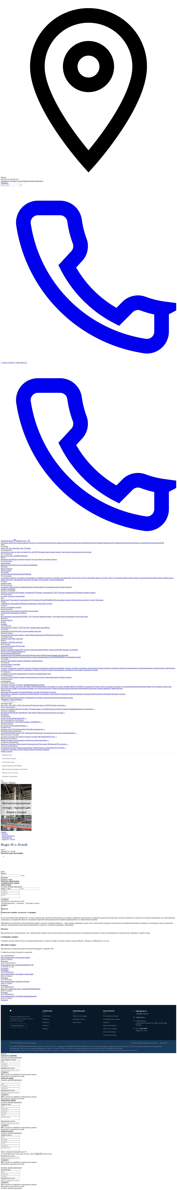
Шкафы (3, 740)
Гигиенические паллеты (80, 600)
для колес (68, 668)
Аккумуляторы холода (73, 657)
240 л (7, 705)
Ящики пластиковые (109, 1025)
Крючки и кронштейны (46, 748)
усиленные (16, 664)
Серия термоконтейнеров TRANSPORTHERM (48, 657)
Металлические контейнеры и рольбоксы (14, 769)
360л (14, 548)
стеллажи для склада (16, 686)
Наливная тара (6, 655)
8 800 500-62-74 (141, 1011)
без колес (28, 559)
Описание (20, 903)
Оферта (45, 1028)
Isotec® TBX (20, 733)
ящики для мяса (128, 578)
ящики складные (66, 587)
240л (10, 548)
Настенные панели (15, 718)
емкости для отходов (63, 552)
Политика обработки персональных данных (144, 1043)
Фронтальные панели (37, 635)
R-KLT (15, 627)
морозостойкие (38, 587)
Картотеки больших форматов (99, 688)
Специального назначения (18, 600)
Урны (41, 705)
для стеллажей (43, 580)
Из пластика (26, 705)
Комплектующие (7, 565)
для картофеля (30, 578)
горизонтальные (37, 661)
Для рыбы (32, 709)
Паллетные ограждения (103, 694)
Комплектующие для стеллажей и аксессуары (155, 686)
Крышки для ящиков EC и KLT (47, 592)
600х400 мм (33, 604)
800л (29, 548)
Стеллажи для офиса (63, 686)
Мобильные (52, 744)
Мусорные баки (7, 755)
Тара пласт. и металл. (110, 1028)
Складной (4, 646)
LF (7, 718)
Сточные (92, 600)
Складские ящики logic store (31, 631)
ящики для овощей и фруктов (11, 709)
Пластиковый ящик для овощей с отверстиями (17, 974)
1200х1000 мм (15, 604)
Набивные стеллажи (33, 692)
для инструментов (104, 668)
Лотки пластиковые (109, 1032)
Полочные (12, 744)
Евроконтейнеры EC (18, 651)
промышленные (132, 668)
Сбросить (12, 783)
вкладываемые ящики (52, 587)
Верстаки (119, 688)
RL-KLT (27, 627)
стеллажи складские (8, 737)
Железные (41, 713)
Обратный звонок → (18, 1025)
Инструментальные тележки (63, 698)
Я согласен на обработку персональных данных (20, 1074)
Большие (4, 624)
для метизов (118, 578)
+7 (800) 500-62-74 (20, 362)
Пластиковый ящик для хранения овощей (15, 957)
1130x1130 (19, 639)
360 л (11, 705)
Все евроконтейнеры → (19, 725)
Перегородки (5, 635)
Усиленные (99, 600)
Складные (35, 616)
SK (2, 718)
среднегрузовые (6, 664)
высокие (4, 661)
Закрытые (24, 556)
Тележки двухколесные (44, 698)
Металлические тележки (9, 698)
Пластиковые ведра (18, 655)
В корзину (4, 877)
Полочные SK (6, 631)
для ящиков (115, 668)
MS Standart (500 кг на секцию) (45, 686)
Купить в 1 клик (6, 879)
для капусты (48, 578)
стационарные (6, 681)
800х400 (22, 574)
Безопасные (5, 600)
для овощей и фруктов (8, 578)
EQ (9, 651)
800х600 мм (24, 604)
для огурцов (76, 578)
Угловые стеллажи (65, 677)
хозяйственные (170, 668)
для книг (28, 668)
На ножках (12, 646)
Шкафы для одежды (35, 688)
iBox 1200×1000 (17, 722)
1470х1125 (18, 642)
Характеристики (9, 903)
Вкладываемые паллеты (62, 600)
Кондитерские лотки (33, 655)
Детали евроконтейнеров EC (11, 653)
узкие (9, 661)
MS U (29, 686)
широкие (20, 661)
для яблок (56, 578)
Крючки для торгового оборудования (47, 694)
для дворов (24, 552)
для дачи (17, 552)
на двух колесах (37, 559)
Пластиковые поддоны (9, 758)
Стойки (35, 748)
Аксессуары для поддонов (10, 611)
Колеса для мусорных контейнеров (25, 565)
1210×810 (48, 604)
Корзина (46, 749)
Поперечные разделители (54, 635)
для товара (52, 668)
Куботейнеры (17, 729)
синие (9, 583)
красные (4, 583)
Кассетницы (47, 688)
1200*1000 (11, 639)
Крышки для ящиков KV (27, 592)
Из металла (35, 705)
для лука (83, 578)
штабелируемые (14, 587)
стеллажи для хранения (40, 668)
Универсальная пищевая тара (50, 655)
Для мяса (25, 709)
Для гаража (19, 737)
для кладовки (78, 670)
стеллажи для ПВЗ (7, 670)
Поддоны (106, 1022)
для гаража (4, 686)
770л (25, 548)
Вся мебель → (44, 740)
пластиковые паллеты (13, 607)
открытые (4, 677)
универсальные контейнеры (39, 627)
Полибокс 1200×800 (30, 722)
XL (5, 651)
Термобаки (4, 657)
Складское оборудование (9, 776)
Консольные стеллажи (48, 692)
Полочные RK (16, 631)
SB (32, 686)
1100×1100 (41, 604)
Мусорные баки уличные (46, 552)
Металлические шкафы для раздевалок (14, 688)
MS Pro (49, 737)
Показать (4, 783)
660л (18, 548)
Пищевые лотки (6, 729)
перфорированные (26, 587)
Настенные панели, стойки (19, 635)
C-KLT (20, 627)
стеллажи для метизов (79, 668)
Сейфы (113, 688)
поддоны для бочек (7, 596)
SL (7, 651)
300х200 (4, 574)
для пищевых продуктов (22, 580)
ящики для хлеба (101, 578)
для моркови (39, 578)
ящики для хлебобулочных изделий (48, 709)
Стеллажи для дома (39, 670)
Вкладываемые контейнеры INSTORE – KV (16, 616)
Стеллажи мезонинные (110, 1016)
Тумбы (27, 740)
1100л (3, 548)
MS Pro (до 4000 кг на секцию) (81, 686)
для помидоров (66, 578)
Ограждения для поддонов (29, 611)
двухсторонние (31, 677)
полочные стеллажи (8, 685)
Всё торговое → (60, 748)
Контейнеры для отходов (111, 1019)
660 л (15, 705)
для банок (122, 668)
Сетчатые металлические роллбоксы (13, 613)
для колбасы (91, 578)
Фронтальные (21, 744)
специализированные (145, 668)
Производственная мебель (79, 688)
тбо (29, 552)
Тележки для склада (109, 1035)
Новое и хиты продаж (80, 1016)
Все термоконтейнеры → (68, 733)
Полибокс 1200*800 (8, 642)
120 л (3, 705)
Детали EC (7, 725)
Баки (24, 729)
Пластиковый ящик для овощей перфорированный (18, 996)
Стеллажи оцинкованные (18, 674)
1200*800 (4, 639)
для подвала (18, 670)
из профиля (5, 674)
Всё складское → (62, 744)
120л (7, 548)
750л (21, 548)
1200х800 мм (5, 604)
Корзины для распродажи (85, 694)
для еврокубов (20, 596)
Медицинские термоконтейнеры (20, 657)
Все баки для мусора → (58, 705)
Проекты (26, 181)
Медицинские (38, 733)
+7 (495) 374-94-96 (15, 699)
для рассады (12, 668)
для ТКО (34, 552)
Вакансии (46, 1022)
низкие (13, 661)
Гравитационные (32, 744)
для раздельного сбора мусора (80, 552)
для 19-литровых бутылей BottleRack (41, 600)
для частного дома (7, 552)
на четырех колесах (50, 559)
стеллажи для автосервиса (55, 670)
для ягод (111, 578)
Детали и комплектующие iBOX (12, 650)
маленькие (27, 661)
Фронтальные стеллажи (17, 692)
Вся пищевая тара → (38, 729)
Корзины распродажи (24, 748)
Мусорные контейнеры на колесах (13, 559)
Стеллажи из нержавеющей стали (39, 674)
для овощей (60, 668)
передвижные (5, 563)
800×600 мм (14, 713)
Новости (33, 181)
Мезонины (4, 692)
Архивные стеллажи (90, 670)
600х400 (16, 574)
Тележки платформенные (27, 698)
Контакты (39, 181)
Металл (3, 569)
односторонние (13, 677)
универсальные (159, 668)
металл (3, 607)
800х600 (28, 574)
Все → (92, 709)
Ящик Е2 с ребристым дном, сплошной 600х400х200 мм (20, 989)
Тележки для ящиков (8, 589)
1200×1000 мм (33, 713)
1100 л (19, 705)
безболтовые (53, 677)
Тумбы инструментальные (61, 688)
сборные (22, 677)
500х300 (10, 574)
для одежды (20, 668)
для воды (4, 668)
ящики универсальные (165, 578)
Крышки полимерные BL (67, 592)
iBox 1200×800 (6, 722)
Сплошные (65, 709)
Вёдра (28, 729)
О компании (5, 181)
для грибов (21, 578)
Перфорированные (75, 709)
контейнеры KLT (7, 627)
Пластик (9, 569)
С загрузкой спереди (59, 616)
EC (2, 725)
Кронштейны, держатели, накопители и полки (17, 694)
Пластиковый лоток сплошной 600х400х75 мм (17, 965)
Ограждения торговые (68, 694)
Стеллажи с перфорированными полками (29, 685)
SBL (25, 686)
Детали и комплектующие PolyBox (36, 650)
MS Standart (42, 737)
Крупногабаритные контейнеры (12, 766)
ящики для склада (7, 580)
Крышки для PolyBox (70, 650)
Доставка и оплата (16, 181)
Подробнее (5, 968)
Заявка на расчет (6, 751)
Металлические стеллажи (10, 773)
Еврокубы (64, 655)
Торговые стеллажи (118, 694)
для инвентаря (92, 668)
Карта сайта (77, 1022)
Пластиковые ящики (8, 762)
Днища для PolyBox (55, 650)
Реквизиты (46, 1019)
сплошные (4, 587)
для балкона (69, 670)
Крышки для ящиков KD (9, 592)
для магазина (27, 670)
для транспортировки (56, 580)
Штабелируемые (45, 616)
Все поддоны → (59, 713)
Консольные (43, 744)
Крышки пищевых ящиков (86, 592)
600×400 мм (5, 713)
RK (4, 718)
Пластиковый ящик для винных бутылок (15, 981)
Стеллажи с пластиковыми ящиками (126, 686)
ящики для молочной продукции (145, 578)
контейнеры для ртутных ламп (77, 616)
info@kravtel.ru (140, 1017)
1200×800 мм (22, 713)
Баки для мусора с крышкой (10, 556)
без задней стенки (43, 677)
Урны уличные (6, 570)
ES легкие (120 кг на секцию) (103, 686)
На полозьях (20, 646)
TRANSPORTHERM (8, 733)
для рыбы (34, 580)
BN (2, 651)
